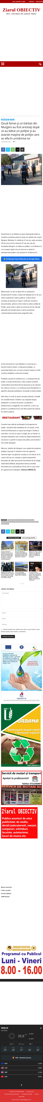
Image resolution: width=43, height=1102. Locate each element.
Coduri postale (6, 890)
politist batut (16, 522)
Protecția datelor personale (11, 1094)
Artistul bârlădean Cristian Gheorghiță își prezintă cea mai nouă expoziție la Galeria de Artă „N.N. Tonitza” (21, 554)
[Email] (17, 149)
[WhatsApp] (13, 149)
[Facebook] (3, 149)
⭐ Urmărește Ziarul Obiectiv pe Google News (21, 259)
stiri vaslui (35, 522)
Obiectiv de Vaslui (19, 520)
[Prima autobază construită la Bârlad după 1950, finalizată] (21, 566)
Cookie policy (30, 1091)
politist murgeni (25, 522)
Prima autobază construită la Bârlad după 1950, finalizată (20, 574)
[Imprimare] (22, 149)
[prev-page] (20, 583)
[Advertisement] (21, 38)
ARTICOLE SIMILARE (13, 538)
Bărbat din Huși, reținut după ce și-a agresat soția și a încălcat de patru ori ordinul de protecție (35, 554)
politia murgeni (6, 522)
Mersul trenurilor (6, 887)
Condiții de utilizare (27, 1094)
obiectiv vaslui (29, 520)
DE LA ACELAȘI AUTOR (28, 538)
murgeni (10, 520)
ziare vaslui (5, 523)
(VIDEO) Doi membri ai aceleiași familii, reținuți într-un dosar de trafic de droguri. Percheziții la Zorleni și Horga (7, 575)
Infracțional (9, 116)
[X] (8, 149)
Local (12, 119)
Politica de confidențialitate (16, 1091)
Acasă (2, 116)
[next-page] (23, 583)
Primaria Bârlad (6, 893)
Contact (31, 1)
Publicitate (39, 1)
